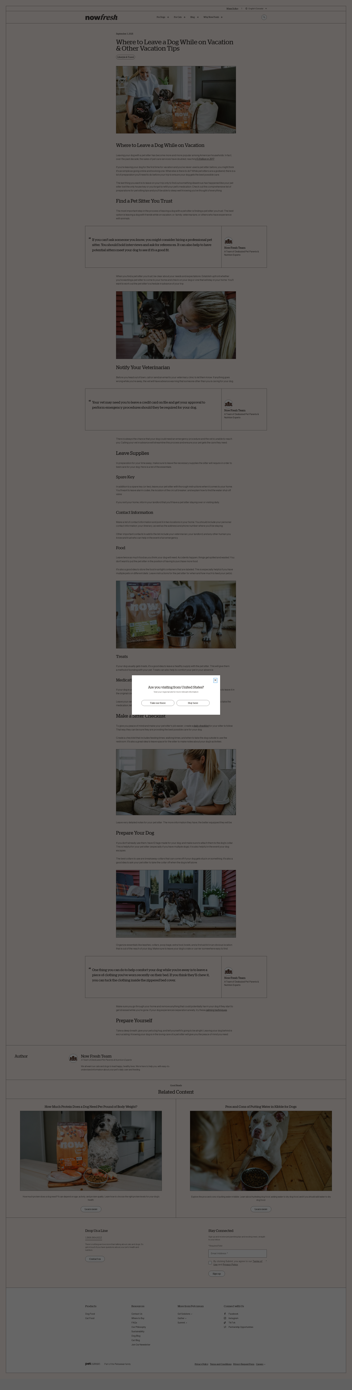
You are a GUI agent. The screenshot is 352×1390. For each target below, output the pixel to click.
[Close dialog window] (215, 680)
